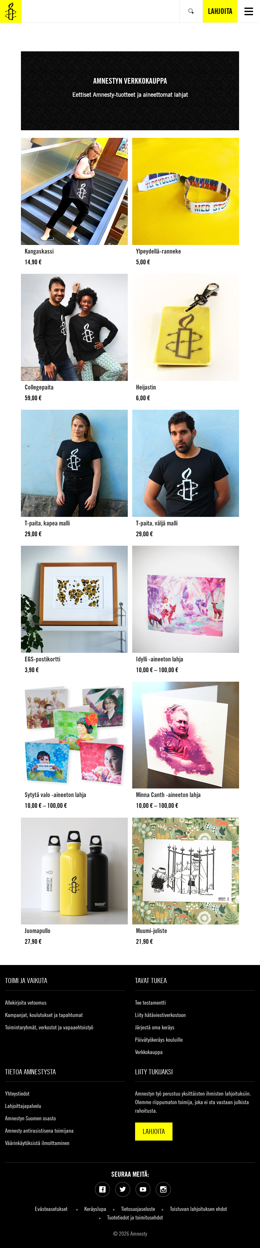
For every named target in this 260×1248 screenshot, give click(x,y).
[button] (248, 11)
